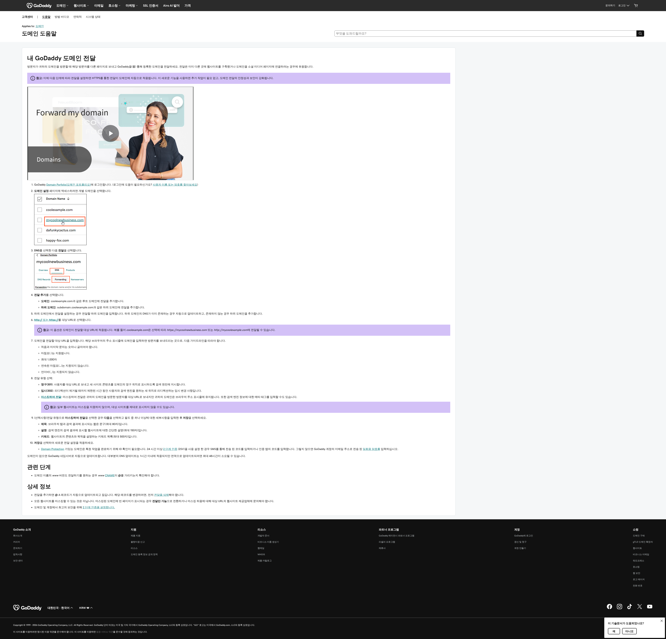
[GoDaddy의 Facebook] (609, 608)
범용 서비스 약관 (104, 632)
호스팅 (636, 567)
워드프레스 (638, 560)
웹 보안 (636, 573)
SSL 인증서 (150, 5)
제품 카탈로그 (265, 560)
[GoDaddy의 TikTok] (629, 608)
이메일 (99, 5)
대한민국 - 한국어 (59, 607)
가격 (188, 5)
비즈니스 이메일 (641, 554)
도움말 (46, 16)
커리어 (16, 542)
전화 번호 (637, 585)
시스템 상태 (93, 16)
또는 (46, 319)
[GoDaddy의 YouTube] (650, 608)
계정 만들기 (520, 548)
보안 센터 (18, 560)
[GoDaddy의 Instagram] (619, 608)
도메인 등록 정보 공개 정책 (144, 554)
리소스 (134, 548)
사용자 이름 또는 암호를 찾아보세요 (175, 184)
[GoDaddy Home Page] (27, 608)
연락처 (77, 16)
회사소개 (17, 535)
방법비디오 (62, 16)
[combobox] (485, 33)
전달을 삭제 (161, 494)
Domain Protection (52, 449)
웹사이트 (637, 548)
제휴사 (382, 548)
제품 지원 (135, 535)
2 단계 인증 (170, 449)
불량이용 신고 (138, 542)
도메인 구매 (639, 535)
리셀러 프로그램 (387, 542)
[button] (662, 621)
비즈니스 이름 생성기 (268, 542)
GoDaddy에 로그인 (523, 535)
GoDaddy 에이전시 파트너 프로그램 (396, 535)
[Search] (640, 33)
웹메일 (261, 548)
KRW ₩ (84, 607)
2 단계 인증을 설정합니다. (99, 507)
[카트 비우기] (636, 5)
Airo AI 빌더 (171, 5)
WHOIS (261, 554)
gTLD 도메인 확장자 (643, 542)
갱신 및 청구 (520, 542)
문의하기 (17, 548)
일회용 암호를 (371, 449)
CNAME (110, 475)
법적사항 (17, 554)
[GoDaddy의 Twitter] (640, 608)
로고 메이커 (639, 579)
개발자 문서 (263, 535)
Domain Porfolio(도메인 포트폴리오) (68, 184)
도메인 (40, 26)
